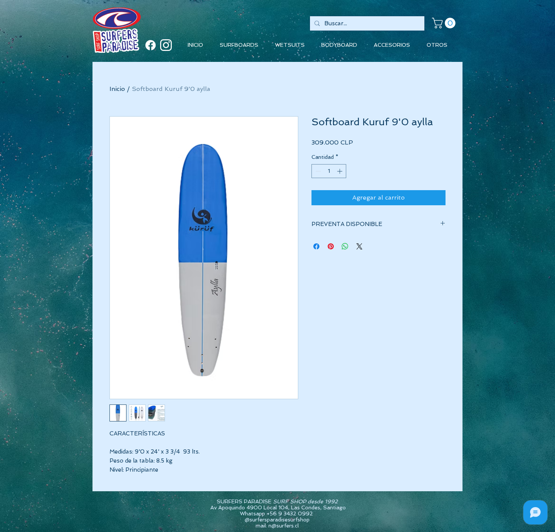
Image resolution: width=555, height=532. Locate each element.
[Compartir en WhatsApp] (345, 246)
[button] (445, 23)
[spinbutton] (329, 171)
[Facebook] (150, 45)
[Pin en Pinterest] (330, 246)
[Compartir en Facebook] (316, 246)
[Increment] (340, 171)
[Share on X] (359, 246)
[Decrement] (317, 171)
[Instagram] (166, 45)
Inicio (117, 88)
